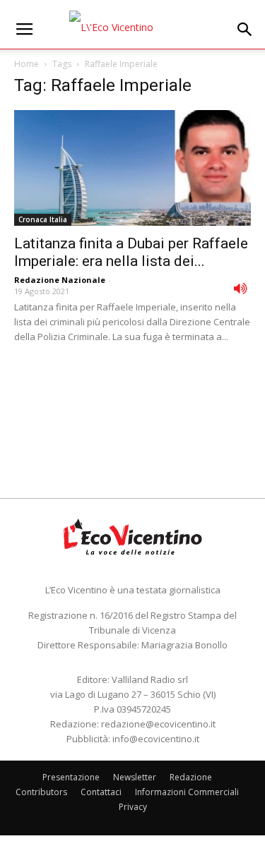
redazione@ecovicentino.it (158, 724)
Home (26, 64)
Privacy (133, 807)
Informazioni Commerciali (187, 792)
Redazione (191, 777)
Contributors (41, 792)
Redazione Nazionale (59, 279)
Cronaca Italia (42, 219)
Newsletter (134, 777)
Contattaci (101, 792)
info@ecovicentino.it (155, 738)
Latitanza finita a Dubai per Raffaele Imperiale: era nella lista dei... (131, 252)
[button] (245, 30)
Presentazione (71, 777)
